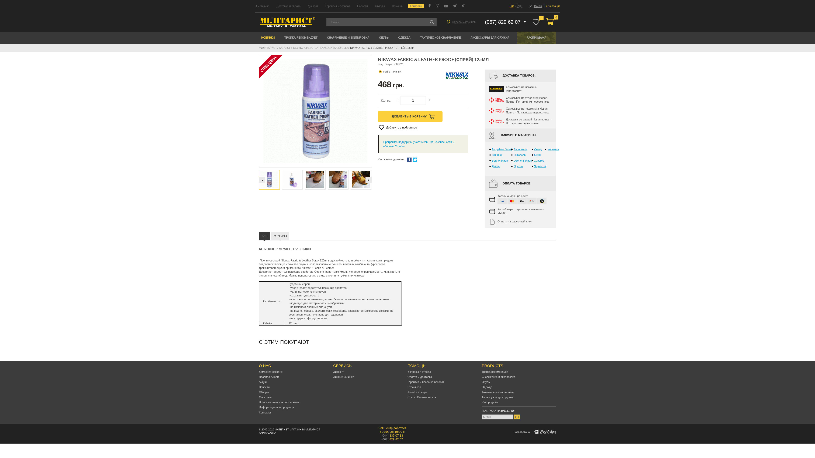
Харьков (539, 160)
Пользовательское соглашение (279, 402)
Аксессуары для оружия (490, 37)
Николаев (520, 155)
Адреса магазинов (464, 22)
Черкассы (540, 166)
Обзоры (380, 6)
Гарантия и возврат (337, 6)
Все (264, 236)
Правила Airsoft (269, 376)
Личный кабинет (343, 376)
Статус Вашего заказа (422, 397)
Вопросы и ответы (419, 371)
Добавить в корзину (409, 116)
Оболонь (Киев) (523, 160)
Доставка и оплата (289, 6)
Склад (538, 149)
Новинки (268, 37)
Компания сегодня (270, 371)
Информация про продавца (276, 407)
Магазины (265, 397)
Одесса (518, 166)
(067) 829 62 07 (503, 22)
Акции (263, 382)
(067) (392, 439)
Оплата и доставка (420, 376)
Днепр (496, 166)
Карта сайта (267, 432)
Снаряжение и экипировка (348, 37)
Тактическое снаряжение (440, 37)
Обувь (384, 37)
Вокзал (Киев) (500, 160)
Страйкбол (414, 387)
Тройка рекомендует (301, 37)
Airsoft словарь (417, 392)
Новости (362, 6)
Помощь (397, 6)
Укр (519, 5)
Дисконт (313, 6)
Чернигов (553, 149)
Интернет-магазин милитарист (297, 429)
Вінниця (497, 155)
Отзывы (280, 236)
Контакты (416, 6)
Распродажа (536, 37)
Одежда (404, 37)
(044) (392, 435)
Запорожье (520, 149)
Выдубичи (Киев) (502, 149)
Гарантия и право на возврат (426, 382)
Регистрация (552, 6)
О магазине (262, 6)
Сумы (537, 155)
